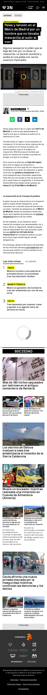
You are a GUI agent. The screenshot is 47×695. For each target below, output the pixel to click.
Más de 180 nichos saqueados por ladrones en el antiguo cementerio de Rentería (23, 385)
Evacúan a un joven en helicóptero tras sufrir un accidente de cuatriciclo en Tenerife (33, 521)
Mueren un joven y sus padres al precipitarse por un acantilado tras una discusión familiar (23, 273)
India (11, 268)
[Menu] (44, 7)
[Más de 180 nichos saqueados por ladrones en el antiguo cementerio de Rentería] (23, 369)
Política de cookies (14, 684)
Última (30, 7)
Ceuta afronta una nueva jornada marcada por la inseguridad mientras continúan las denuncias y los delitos (23, 582)
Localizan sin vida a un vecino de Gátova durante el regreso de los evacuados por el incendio (12, 522)
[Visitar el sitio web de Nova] (12, 650)
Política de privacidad (28, 680)
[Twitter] (28, 108)
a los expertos (32, 247)
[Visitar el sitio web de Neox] (34, 644)
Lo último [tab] (31, 261)
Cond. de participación (31, 684)
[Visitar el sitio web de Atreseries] (34, 650)
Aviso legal (14, 680)
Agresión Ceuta (20, 1)
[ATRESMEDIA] (23, 637)
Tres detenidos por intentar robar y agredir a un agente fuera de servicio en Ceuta (24, 307)
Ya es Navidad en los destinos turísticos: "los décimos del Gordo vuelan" (33, 412)
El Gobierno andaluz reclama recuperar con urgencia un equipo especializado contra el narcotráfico (33, 613)
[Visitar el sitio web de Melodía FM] (34, 656)
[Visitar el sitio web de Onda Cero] (12, 656)
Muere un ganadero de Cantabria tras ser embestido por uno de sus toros (25, 290)
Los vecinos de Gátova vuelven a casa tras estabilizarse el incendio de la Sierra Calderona (23, 452)
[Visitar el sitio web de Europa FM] (23, 656)
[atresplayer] (38, 7)
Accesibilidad (23, 689)
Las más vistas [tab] (12, 261)
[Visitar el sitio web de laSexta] (23, 644)
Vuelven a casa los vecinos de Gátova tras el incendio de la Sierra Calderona (12, 612)
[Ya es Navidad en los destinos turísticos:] (34, 402)
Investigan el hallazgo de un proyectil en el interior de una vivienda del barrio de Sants (12, 412)
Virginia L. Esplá (18, 109)
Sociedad (23, 351)
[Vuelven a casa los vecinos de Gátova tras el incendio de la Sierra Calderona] (13, 602)
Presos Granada (33, 1)
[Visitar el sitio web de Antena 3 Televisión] (12, 644)
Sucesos (18, 15)
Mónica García (9, 1)
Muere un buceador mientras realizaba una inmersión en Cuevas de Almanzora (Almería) (23, 494)
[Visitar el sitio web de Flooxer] (31, 662)
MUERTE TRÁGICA (16, 284)
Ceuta (11, 301)
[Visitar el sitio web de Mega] (23, 650)
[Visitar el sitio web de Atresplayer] (18, 662)
